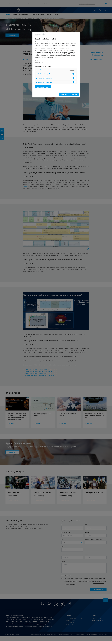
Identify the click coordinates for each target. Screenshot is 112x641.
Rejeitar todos (74, 94)
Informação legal (39, 62)
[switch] (74, 74)
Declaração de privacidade (42, 60)
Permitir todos (64, 94)
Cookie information (40, 59)
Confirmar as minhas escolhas (43, 87)
